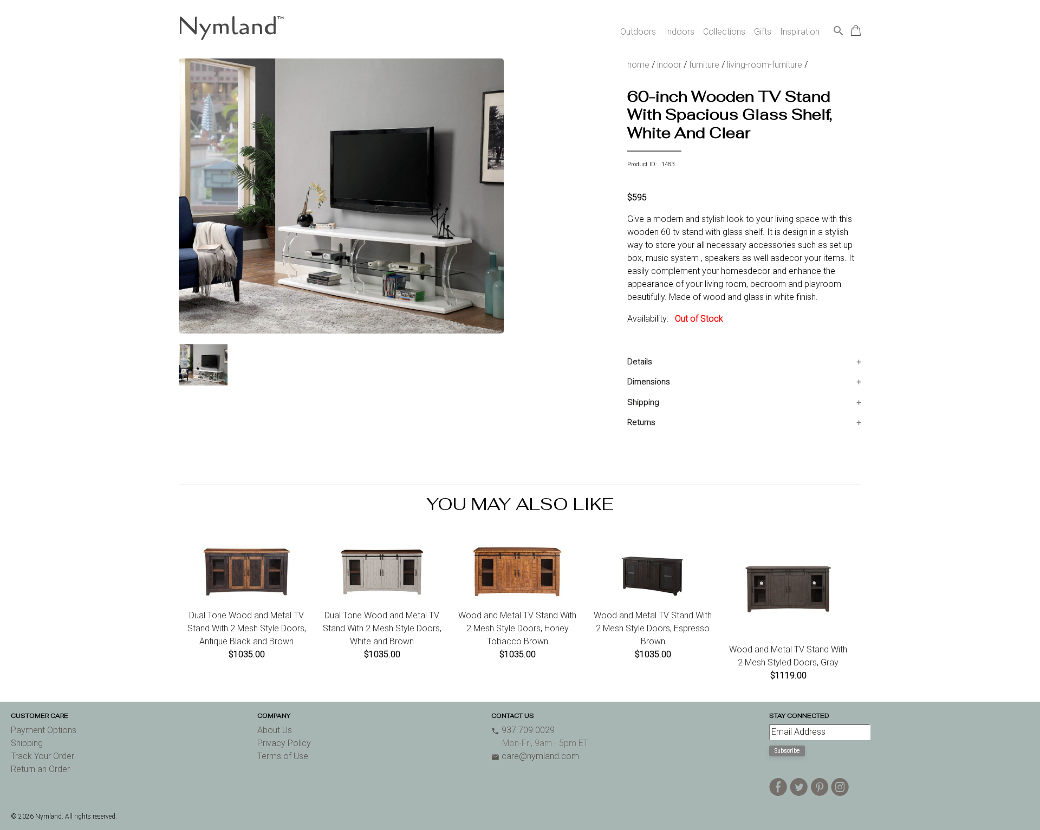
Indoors (679, 32)
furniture (704, 65)
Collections (724, 32)
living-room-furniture (764, 65)
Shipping (643, 402)
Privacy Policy (284, 743)
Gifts (762, 32)
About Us (274, 730)
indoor (669, 65)
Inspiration (800, 32)
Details (639, 362)
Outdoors (638, 32)
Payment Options (43, 730)
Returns (641, 422)
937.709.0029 (523, 730)
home (638, 65)
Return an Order (40, 769)
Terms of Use (282, 756)
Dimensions (648, 382)
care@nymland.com (535, 756)
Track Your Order (42, 756)
